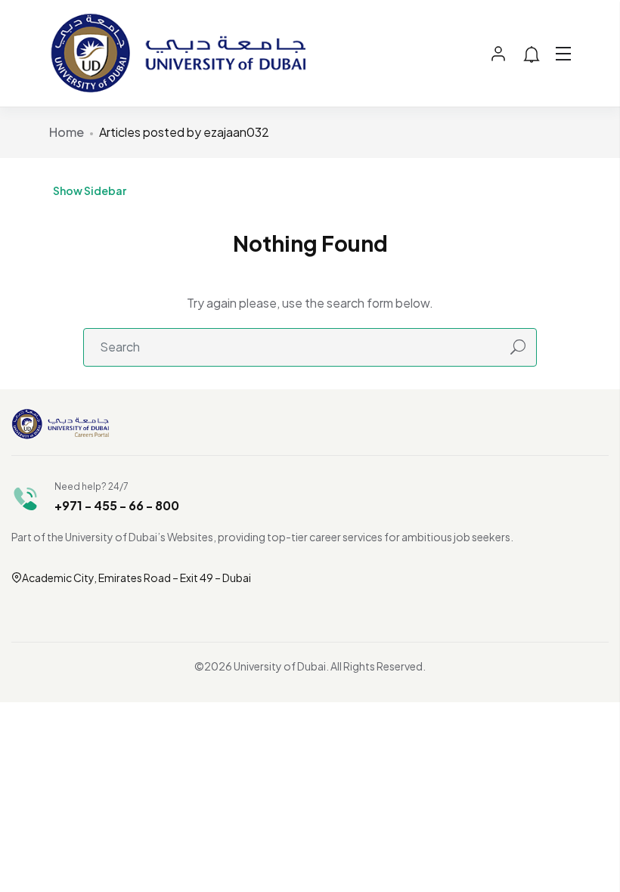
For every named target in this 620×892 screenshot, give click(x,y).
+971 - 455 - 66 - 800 (116, 505)
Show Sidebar (89, 190)
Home (66, 132)
